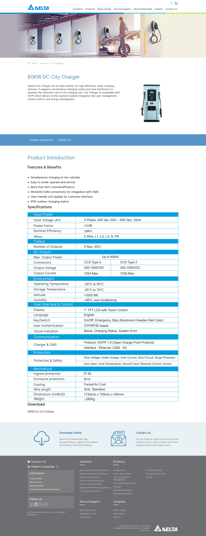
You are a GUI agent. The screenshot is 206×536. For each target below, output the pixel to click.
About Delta (118, 513)
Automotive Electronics (124, 483)
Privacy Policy (36, 478)
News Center (104, 9)
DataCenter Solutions (90, 477)
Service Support (122, 9)
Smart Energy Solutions (91, 484)
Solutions (78, 9)
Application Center (88, 513)
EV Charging (57, 63)
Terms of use (36, 482)
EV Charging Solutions (90, 491)
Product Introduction (42, 139)
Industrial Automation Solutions (94, 470)
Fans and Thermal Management (121, 478)
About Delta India (143, 9)
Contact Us (171, 9)
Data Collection (37, 485)
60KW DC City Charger (41, 411)
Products (90, 9)
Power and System (122, 473)
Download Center (88, 510)
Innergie (117, 486)
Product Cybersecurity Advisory (44, 489)
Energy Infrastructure (156, 473)
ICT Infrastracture (154, 470)
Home (34, 63)
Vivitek (149, 477)
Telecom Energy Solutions (92, 480)
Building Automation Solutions (94, 473)
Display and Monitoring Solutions (95, 487)
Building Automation (122, 493)
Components (119, 470)
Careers (158, 9)
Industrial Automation (123, 490)
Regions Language (43, 466)
